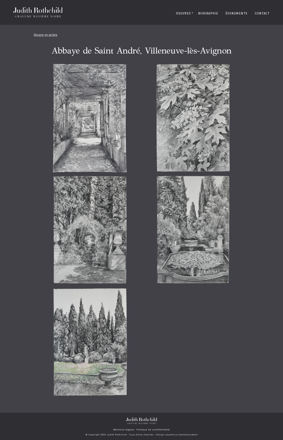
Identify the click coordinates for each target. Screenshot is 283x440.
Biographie (208, 13)
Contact (262, 13)
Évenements (236, 13)
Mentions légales (123, 429)
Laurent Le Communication (181, 434)
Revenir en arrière (45, 35)
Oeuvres (183, 13)
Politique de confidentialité (153, 429)
